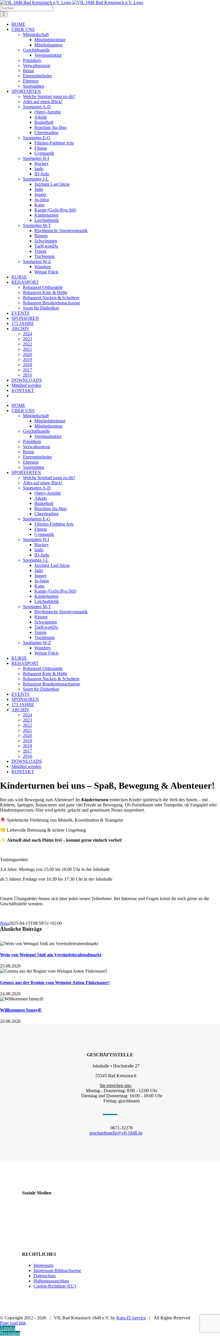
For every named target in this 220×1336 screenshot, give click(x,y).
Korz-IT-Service (131, 1317)
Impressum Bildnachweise (57, 1270)
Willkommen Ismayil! (21, 1010)
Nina (4, 923)
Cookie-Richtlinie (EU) (55, 1286)
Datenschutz (45, 1275)
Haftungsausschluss (51, 1280)
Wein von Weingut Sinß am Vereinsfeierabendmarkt (50, 954)
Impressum (43, 1265)
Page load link (13, 1323)
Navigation (10, 1333)
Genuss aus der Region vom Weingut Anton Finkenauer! (55, 982)
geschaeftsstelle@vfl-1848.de (115, 1133)
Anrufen (7, 1328)
